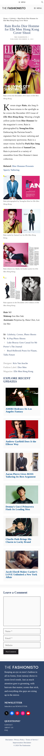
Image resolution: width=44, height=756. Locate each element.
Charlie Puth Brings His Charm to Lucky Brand (18, 540)
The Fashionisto (20, 37)
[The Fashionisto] (14, 8)
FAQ (6, 730)
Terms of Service (32, 740)
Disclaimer (9, 740)
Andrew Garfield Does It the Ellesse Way (21, 443)
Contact (9, 725)
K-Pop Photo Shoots (16, 338)
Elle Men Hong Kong (23, 371)
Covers (20, 334)
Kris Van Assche (20, 363)
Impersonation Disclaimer (22, 743)
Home (5, 18)
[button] (42, 2)
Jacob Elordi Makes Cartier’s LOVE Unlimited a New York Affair (21, 574)
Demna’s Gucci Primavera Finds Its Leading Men (20, 508)
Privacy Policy (19, 740)
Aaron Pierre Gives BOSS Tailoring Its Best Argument (21, 475)
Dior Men (22, 367)
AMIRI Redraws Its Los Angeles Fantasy (19, 410)
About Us (9, 727)
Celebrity (12, 18)
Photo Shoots (30, 334)
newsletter (21, 706)
